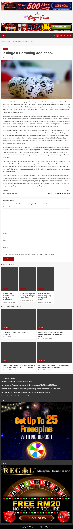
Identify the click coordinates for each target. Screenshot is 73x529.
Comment (6, 207)
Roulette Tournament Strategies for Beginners (16, 381)
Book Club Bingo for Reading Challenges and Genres (27, 296)
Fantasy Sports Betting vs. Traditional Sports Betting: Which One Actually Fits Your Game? (31, 389)
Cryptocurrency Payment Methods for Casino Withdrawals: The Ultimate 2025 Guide (52, 334)
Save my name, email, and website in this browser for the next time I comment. (30, 254)
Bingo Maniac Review (10, 192)
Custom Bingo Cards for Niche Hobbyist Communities (19, 396)
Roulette (6, 327)
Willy (14, 302)
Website (5, 247)
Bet (5, 360)
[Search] (54, 36)
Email (5, 240)
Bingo (5, 48)
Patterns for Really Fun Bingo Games (58, 192)
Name (5, 233)
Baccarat (42, 360)
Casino (41, 327)
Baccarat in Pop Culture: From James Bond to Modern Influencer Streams (25, 392)
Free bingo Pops (47, 527)
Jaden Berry (7, 58)
